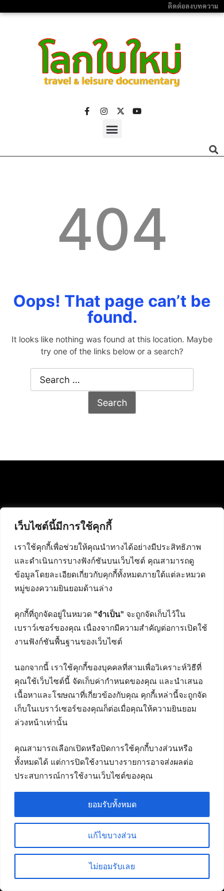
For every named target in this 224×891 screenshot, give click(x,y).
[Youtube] (137, 111)
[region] (112, 699)
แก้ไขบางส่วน (112, 835)
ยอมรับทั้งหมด (112, 804)
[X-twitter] (121, 111)
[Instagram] (104, 111)
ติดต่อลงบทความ (193, 6)
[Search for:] (112, 380)
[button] (112, 128)
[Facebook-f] (87, 111)
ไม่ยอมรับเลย (112, 866)
